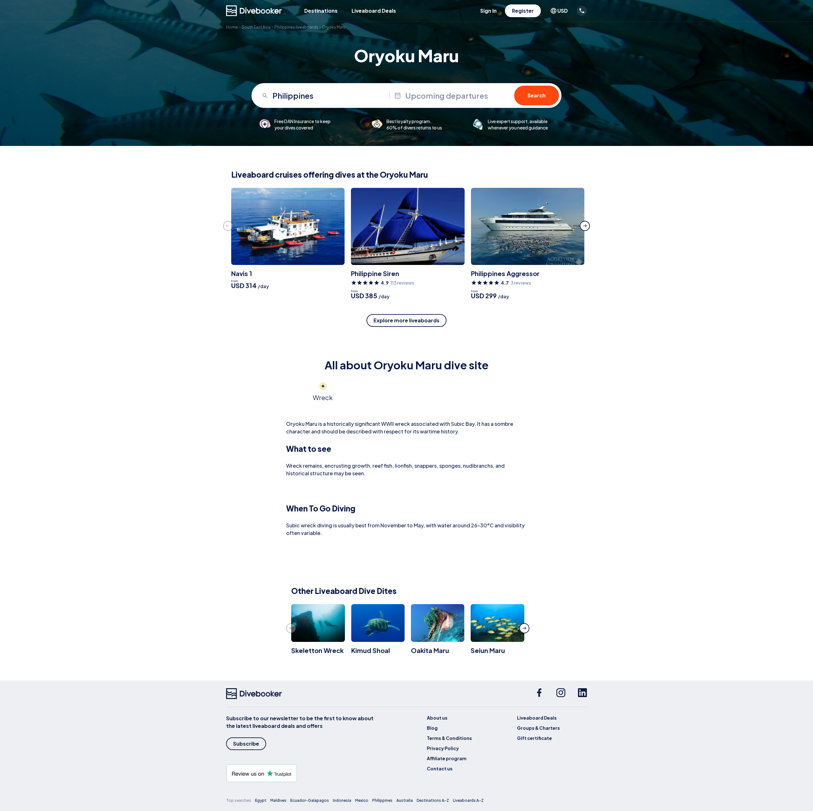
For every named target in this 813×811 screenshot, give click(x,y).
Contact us (440, 768)
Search (536, 95)
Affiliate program (447, 758)
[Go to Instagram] (560, 693)
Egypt (260, 800)
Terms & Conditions (449, 738)
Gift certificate (534, 738)
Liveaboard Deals (374, 10)
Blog (432, 728)
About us (437, 718)
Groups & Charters (538, 728)
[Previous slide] (228, 226)
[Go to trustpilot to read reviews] (301, 773)
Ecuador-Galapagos (309, 800)
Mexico (361, 800)
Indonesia (342, 800)
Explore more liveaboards (406, 320)
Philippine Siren (375, 273)
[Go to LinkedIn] (582, 693)
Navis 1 (241, 273)
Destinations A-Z (433, 800)
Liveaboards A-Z (468, 800)
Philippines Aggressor (505, 273)
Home (232, 27)
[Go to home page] (254, 10)
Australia (404, 800)
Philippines (382, 800)
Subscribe (246, 743)
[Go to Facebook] (539, 693)
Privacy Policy (443, 748)
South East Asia (256, 27)
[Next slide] (585, 226)
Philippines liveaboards (296, 27)
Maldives (278, 800)
